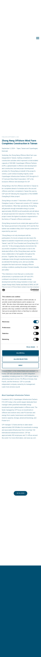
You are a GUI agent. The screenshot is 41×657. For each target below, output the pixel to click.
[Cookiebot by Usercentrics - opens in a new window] (30, 290)
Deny (20, 365)
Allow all (20, 353)
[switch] (36, 327)
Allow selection (20, 359)
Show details (30, 347)
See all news (20, 493)
